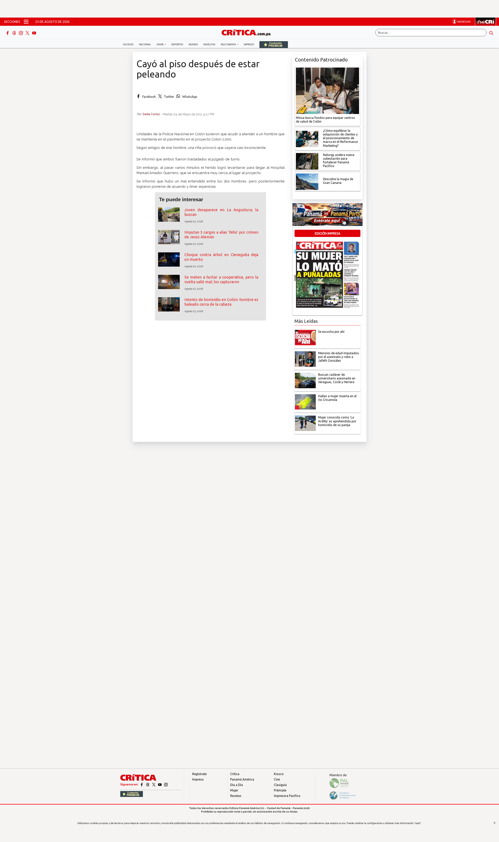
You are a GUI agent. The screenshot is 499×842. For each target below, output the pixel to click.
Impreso (249, 44)
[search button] (491, 32)
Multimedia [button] (228, 44)
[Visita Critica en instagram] (166, 784)
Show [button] (160, 44)
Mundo (193, 44)
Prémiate (280, 790)
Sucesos (128, 44)
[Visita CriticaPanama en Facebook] (142, 784)
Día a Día (236, 785)
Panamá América (242, 779)
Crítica (234, 774)
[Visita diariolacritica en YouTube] (160, 784)
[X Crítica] (28, 32)
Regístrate (199, 774)
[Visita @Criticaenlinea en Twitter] (148, 784)
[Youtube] (34, 32)
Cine (277, 779)
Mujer (234, 790)
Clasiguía (280, 785)
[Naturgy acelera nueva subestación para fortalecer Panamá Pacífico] (307, 161)
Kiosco (279, 774)
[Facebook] (8, 32)
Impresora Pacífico (287, 795)
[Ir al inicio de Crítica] (247, 32)
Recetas (235, 795)
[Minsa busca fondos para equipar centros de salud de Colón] (327, 90)
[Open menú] (26, 22)
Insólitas (209, 44)
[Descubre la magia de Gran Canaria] (307, 181)
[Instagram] (21, 32)
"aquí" (417, 823)
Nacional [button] (145, 44)
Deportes (177, 44)
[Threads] (14, 32)
